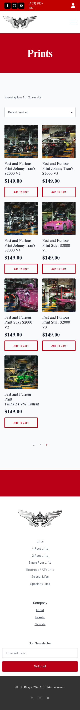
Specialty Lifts (40, 583)
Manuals (40, 624)
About (40, 610)
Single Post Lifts (40, 562)
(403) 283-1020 (36, 5)
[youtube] (21, 5)
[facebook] (7, 5)
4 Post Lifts (40, 548)
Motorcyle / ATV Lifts (40, 569)
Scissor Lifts (40, 576)
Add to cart (21, 192)
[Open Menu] (73, 22)
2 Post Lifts (40, 555)
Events (40, 617)
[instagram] (14, 5)
